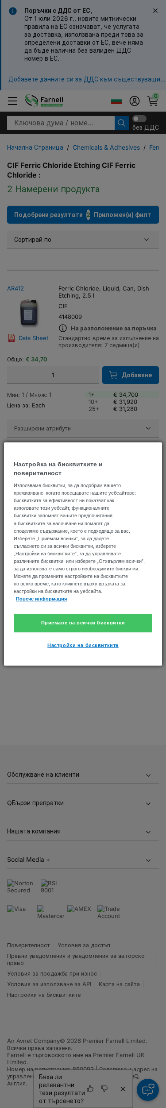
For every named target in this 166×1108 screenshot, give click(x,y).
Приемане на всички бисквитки (83, 622)
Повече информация (41, 598)
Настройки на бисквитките (83, 645)
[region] (83, 554)
